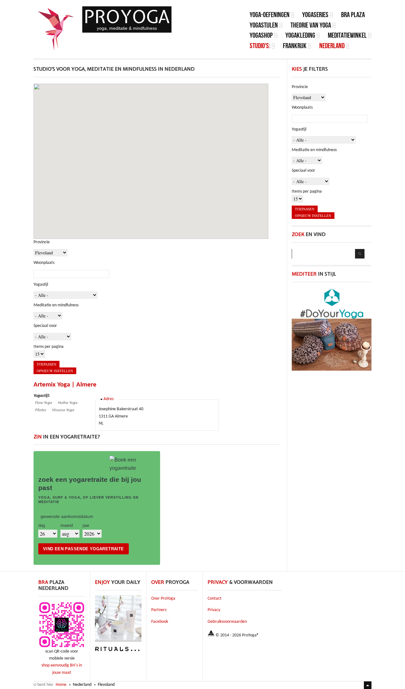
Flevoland (106, 684)
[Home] (56, 29)
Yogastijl (41, 284)
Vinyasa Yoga (63, 410)
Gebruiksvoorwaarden (227, 621)
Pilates (40, 410)
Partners (158, 610)
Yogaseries (315, 14)
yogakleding (300, 35)
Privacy (214, 610)
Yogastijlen (264, 25)
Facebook (159, 621)
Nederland (332, 45)
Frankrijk (295, 45)
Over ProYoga (163, 598)
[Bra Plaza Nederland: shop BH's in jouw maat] (61, 647)
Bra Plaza (353, 14)
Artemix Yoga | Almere (65, 384)
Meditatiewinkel (347, 35)
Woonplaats (44, 262)
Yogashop (261, 35)
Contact (214, 598)
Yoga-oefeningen (270, 14)
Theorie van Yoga (310, 25)
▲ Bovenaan (367, 685)
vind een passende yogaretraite (83, 548)
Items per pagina (49, 346)
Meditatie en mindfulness (56, 305)
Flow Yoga (43, 403)
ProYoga (127, 17)
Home (61, 684)
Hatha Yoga (68, 403)
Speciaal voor (45, 325)
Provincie (42, 242)
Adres (108, 399)
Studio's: (260, 45)
